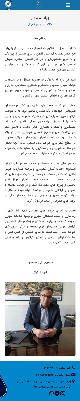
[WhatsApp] (51, 393)
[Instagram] (62, 393)
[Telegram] (57, 393)
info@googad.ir (45, 375)
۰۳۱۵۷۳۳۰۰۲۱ (50, 368)
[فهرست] (68, 5)
